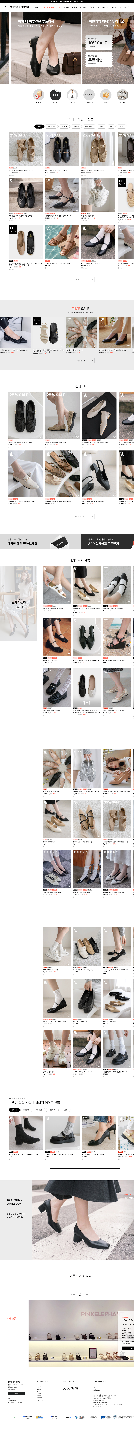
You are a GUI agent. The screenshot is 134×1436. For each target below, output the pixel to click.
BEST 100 (38, 7)
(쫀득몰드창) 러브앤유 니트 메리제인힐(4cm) (21, 170)
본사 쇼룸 (11, 1318)
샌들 (97, 7)
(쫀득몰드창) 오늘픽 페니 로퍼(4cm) (83, 970)
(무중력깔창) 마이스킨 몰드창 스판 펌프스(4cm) (22, 216)
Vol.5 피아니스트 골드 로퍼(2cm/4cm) (56, 170)
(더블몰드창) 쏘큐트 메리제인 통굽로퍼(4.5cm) (116, 1072)
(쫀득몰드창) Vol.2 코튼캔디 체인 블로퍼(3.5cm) (21, 501)
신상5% (59, 7)
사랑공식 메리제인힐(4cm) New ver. (113, 608)
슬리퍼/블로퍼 (83, 7)
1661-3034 (15, 1381)
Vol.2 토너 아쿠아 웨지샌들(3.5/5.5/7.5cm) (115, 660)
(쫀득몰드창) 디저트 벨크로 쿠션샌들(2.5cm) (57, 263)
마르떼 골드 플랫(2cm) (109, 1022)
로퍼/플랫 (66, 7)
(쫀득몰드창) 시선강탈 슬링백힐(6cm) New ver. (86, 660)
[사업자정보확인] (109, 1397)
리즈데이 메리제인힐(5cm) (50, 842)
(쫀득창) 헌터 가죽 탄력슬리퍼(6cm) (53, 608)
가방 (120, 7)
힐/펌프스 (74, 7)
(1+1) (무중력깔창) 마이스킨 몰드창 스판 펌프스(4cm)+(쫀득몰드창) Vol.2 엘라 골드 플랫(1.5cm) (25, 264)
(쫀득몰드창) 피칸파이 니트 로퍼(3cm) (55, 442)
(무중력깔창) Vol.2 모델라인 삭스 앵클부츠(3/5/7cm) (23, 1154)
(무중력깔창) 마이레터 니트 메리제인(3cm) (93, 170)
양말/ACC (113, 7)
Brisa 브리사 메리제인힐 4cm (51, 660)
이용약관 (94, 1389)
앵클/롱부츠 (105, 7)
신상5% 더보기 (80, 516)
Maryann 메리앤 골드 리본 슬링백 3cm (114, 892)
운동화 (92, 7)
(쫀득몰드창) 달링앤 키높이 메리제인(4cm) (54, 1022)
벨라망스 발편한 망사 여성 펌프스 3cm (109, 350)
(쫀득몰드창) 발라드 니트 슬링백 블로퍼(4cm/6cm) (59, 216)
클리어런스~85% (49, 7)
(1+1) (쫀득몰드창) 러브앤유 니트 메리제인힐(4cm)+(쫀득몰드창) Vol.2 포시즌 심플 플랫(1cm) (87, 711)
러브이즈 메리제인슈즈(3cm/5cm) (90, 263)
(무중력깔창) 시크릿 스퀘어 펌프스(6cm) (93, 1154)
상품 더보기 (81, 361)
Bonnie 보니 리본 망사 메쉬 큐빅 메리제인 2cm (86, 792)
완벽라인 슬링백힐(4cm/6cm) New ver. (93, 501)
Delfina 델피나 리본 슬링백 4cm (52, 892)
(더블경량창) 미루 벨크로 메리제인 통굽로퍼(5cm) (59, 1154)
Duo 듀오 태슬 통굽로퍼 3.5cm (51, 711)
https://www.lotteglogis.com (15, 1402)
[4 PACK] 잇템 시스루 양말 (40, 350)
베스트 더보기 (81, 279)
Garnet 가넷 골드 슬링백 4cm (81, 892)
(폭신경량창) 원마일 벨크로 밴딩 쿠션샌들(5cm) (13, 350)
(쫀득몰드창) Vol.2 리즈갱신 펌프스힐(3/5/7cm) (116, 792)
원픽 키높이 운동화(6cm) (73, 350)
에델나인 (126, 7)
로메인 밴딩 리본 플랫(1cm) (80, 1022)
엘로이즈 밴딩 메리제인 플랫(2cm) (82, 842)
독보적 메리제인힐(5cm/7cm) (51, 792)
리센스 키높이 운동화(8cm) (88, 216)
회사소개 (94, 1387)
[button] (40, 1220)
